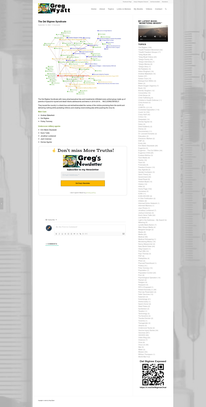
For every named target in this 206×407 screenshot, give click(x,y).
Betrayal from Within (146, 81)
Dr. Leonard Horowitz (146, 133)
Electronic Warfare (145, 138)
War (139, 347)
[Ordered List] (68, 234)
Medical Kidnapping (146, 239)
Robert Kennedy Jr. (145, 289)
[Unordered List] (71, 234)
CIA (139, 105)
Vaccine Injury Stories (146, 330)
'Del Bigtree (142, 47)
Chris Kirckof (143, 102)
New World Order (144, 246)
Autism (141, 76)
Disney (141, 129)
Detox (140, 124)
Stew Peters (143, 306)
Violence (141, 340)
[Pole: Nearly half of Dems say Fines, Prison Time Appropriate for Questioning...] (204, 203)
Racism (141, 280)
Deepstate (142, 119)
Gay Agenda (143, 169)
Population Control (145, 273)
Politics (141, 265)
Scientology (142, 299)
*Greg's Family (143, 59)
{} (83, 233)
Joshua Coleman (144, 213)
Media (140, 234)
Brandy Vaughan (144, 90)
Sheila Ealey (143, 301)
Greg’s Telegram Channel (141, 1)
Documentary (143, 131)
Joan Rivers (142, 208)
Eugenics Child (144, 153)
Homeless (142, 191)
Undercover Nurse (145, 328)
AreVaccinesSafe (155, 1)
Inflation (141, 201)
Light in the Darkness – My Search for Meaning (152, 221)
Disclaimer (165, 1)
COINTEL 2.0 (143, 107)
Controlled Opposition (146, 109)
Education (142, 136)
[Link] (80, 234)
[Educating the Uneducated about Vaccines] (1, 203)
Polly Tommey (143, 268)
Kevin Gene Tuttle (145, 215)
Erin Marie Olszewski (146, 145)
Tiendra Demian (144, 318)
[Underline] (62, 234)
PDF (140, 256)
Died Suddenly (144, 126)
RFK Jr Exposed (144, 287)
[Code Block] (77, 234)
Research (142, 284)
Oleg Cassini (143, 249)
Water (140, 349)
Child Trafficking (144, 97)
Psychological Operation (147, 277)
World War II (143, 356)
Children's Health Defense (148, 100)
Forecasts (142, 165)
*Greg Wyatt (142, 54)
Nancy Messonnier (145, 244)
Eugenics (141, 148)
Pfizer (140, 261)
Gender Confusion (145, 172)
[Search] (166, 9)
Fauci (140, 162)
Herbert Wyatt (143, 181)
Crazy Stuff (142, 114)
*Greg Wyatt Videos (145, 57)
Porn (140, 275)
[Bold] (56, 234)
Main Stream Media (145, 227)
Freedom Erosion (144, 167)
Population (142, 270)
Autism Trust (143, 78)
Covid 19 (141, 112)
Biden (140, 83)
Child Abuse (143, 95)
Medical (141, 237)
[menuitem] (127, 1)
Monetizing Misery (145, 241)
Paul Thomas (143, 253)
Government (143, 177)
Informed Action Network (147, 203)
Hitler (140, 186)
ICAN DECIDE (144, 196)
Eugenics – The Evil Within (148, 150)
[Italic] (59, 234)
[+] (86, 233)
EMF (140, 141)
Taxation (141, 311)
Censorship (142, 93)
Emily (140, 143)
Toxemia (141, 320)
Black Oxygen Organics (147, 85)
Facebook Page (127, 1)
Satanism (141, 296)
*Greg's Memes (144, 64)
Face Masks (142, 157)
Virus (140, 342)
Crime (140, 117)
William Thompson (145, 354)
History (141, 184)
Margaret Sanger (144, 229)
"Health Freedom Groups (147, 52)
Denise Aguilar (144, 121)
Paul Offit (141, 251)
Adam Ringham (144, 71)
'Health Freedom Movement (148, 49)
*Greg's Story (143, 66)
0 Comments (56, 25)
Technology (142, 313)
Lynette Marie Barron (146, 225)
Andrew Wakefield (145, 73)
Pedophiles (142, 258)
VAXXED (141, 335)
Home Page (142, 189)
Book (140, 88)
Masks (140, 232)
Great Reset (142, 179)
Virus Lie (141, 344)
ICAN (140, 193)
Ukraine (141, 325)
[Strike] (65, 234)
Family (140, 160)
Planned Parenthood (146, 263)
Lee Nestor (142, 217)
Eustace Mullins (144, 155)
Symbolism (142, 308)
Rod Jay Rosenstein (146, 292)
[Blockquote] (74, 234)
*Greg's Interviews (145, 61)
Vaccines (141, 332)
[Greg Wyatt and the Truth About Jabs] (54, 9)
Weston (141, 352)
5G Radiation (143, 69)
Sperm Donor (143, 304)
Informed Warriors (145, 205)
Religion (141, 282)
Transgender (143, 323)
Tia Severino (143, 316)
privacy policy (91, 192)
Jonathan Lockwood (146, 210)
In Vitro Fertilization (145, 198)
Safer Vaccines (144, 294)
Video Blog (142, 337)
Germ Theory (143, 174)
